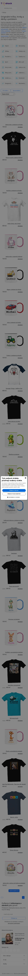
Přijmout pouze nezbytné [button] (14, 493)
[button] (14, 497)
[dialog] (14, 488)
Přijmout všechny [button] (14, 490)
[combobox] (25, 478)
